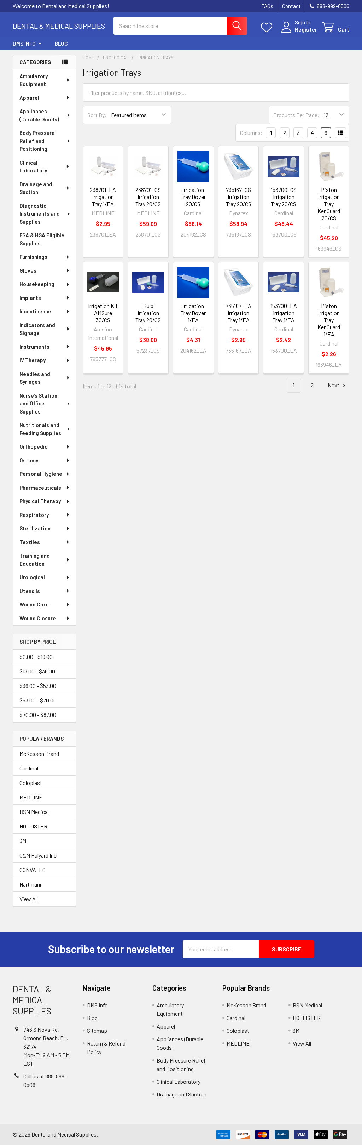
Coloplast (30, 782)
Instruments (34, 346)
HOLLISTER (33, 826)
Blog (61, 43)
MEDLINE (30, 797)
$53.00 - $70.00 (38, 700)
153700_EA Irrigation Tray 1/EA (283, 312)
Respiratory (34, 515)
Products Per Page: (296, 115)
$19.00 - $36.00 (37, 671)
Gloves (27, 270)
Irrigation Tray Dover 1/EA (193, 312)
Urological (32, 577)
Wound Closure (37, 618)
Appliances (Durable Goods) (39, 115)
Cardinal (28, 768)
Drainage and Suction (35, 188)
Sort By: (97, 115)
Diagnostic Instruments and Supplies (39, 214)
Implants (30, 298)
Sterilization (35, 528)
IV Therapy (32, 360)
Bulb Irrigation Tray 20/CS (148, 312)
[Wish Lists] (268, 27)
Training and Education (34, 559)
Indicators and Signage (37, 329)
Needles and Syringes (34, 378)
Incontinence (35, 311)
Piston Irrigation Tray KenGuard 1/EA (328, 319)
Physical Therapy (40, 501)
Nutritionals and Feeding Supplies (40, 429)
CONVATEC (32, 869)
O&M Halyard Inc (38, 855)
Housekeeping (36, 284)
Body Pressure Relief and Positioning (37, 141)
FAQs (267, 6)
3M (22, 840)
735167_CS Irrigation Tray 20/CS (238, 196)
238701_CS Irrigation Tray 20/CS (148, 196)
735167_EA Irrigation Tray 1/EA (238, 312)
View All (28, 898)
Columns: (251, 132)
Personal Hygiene (40, 474)
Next (334, 385)
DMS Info (24, 43)
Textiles (29, 542)
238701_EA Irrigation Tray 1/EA (103, 196)
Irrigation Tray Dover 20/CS (193, 196)
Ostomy (28, 460)
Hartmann (31, 884)
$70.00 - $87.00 (37, 714)
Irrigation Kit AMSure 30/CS (103, 312)
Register (306, 29)
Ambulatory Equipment (33, 80)
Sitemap (97, 1030)
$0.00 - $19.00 (36, 656)
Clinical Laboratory (33, 166)
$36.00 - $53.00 (37, 685)
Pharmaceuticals (40, 487)
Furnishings (33, 257)
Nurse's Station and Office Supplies (38, 403)
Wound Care (34, 604)
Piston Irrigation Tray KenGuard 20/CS (328, 203)
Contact (291, 6)
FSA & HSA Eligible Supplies (41, 239)
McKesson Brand (39, 753)
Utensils (29, 591)
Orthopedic (33, 446)
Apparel (29, 98)
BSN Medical (34, 811)
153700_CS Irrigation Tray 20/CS (284, 196)
